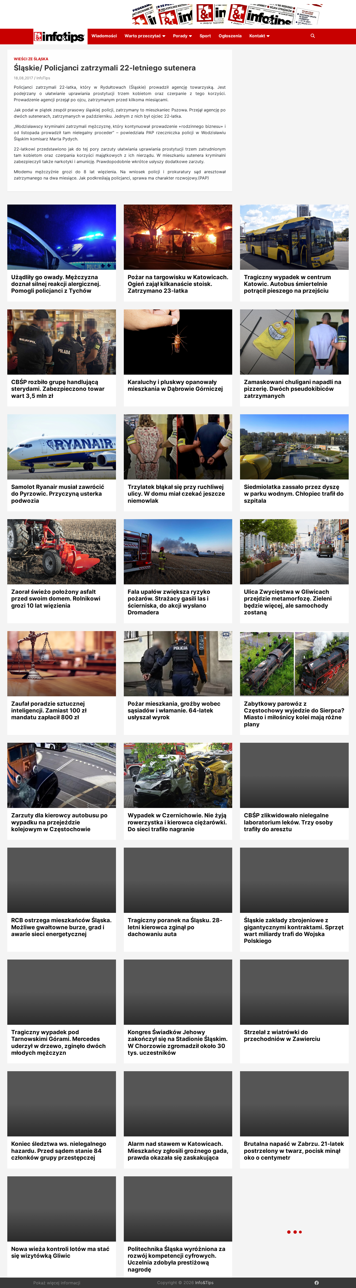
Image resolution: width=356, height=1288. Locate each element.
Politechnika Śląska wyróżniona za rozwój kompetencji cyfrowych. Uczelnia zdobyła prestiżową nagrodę (176, 1259)
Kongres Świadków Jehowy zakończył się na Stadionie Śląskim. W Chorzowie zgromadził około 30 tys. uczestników (178, 1042)
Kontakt (257, 35)
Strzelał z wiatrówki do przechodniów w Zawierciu (282, 1035)
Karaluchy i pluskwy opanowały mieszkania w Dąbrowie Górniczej (175, 385)
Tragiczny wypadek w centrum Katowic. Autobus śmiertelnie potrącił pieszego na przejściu (287, 284)
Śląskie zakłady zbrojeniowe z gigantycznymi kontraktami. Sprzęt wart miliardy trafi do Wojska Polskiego (294, 930)
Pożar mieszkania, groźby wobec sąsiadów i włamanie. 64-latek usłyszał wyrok (174, 710)
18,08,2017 (23, 78)
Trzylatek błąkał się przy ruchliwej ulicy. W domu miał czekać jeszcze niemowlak (176, 493)
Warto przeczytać (143, 35)
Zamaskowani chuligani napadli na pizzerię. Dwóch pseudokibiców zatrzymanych (292, 389)
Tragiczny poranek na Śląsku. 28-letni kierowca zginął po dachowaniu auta (175, 927)
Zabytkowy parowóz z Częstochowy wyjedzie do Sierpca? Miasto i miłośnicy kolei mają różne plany (294, 714)
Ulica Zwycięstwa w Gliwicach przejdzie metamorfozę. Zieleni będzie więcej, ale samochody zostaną (288, 602)
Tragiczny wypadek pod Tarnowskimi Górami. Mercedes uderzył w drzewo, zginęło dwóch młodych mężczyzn (58, 1042)
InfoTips (43, 78)
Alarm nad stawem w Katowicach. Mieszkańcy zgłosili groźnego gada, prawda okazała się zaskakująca (178, 1150)
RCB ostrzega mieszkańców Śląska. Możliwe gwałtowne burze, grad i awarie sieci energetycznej (61, 927)
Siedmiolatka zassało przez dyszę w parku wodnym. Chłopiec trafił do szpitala (294, 493)
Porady (180, 35)
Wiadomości (104, 35)
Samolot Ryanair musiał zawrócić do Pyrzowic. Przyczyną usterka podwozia (57, 493)
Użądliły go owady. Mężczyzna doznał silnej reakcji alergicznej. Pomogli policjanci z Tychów (56, 284)
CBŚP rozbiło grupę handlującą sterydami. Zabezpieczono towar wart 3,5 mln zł (58, 389)
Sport (205, 35)
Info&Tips (204, 1282)
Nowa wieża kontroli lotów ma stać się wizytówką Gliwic (60, 1252)
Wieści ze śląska (31, 59)
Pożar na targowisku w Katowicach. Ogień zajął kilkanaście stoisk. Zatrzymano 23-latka (178, 284)
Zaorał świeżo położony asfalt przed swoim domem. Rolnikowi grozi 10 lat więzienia (55, 598)
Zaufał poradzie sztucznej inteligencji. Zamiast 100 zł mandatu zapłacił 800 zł (49, 710)
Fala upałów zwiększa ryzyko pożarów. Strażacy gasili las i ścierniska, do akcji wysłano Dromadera (169, 602)
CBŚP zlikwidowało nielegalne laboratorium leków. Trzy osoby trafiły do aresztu (288, 822)
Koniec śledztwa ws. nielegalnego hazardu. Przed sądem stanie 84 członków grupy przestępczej (58, 1150)
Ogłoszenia (230, 35)
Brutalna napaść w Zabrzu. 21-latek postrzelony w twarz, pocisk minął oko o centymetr (294, 1150)
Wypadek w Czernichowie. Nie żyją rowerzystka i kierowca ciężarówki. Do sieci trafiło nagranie (177, 822)
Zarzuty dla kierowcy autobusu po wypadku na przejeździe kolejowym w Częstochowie (59, 822)
